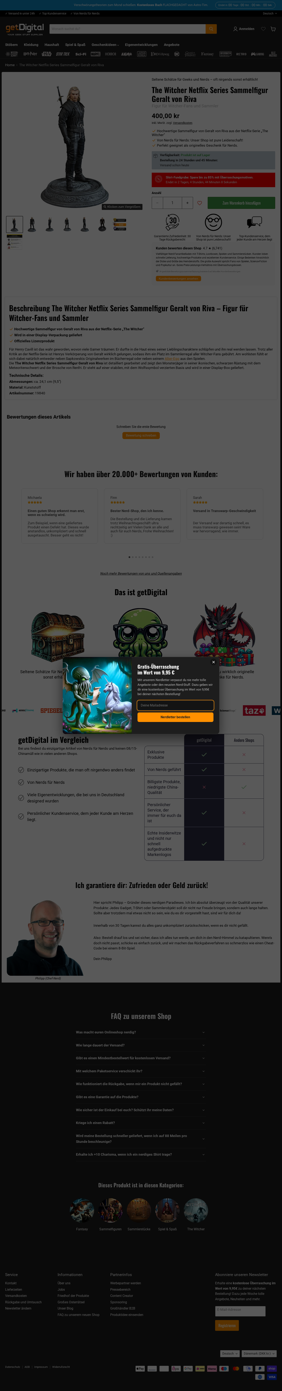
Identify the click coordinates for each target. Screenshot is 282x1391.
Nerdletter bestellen (175, 717)
